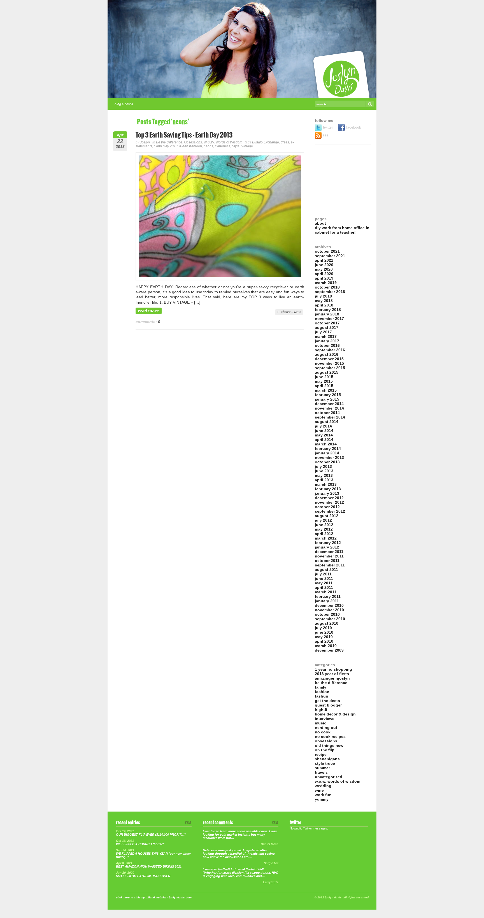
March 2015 (326, 390)
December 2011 (329, 551)
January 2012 (327, 547)
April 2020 (324, 273)
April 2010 (324, 641)
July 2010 (323, 628)
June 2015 (324, 377)
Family (320, 687)
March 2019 (326, 282)
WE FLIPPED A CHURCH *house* (140, 844)
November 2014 (329, 408)
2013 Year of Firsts (332, 673)
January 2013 (327, 493)
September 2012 (330, 511)
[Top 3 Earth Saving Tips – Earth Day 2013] (220, 279)
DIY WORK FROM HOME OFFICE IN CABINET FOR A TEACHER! (342, 230)
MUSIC (320, 723)
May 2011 (323, 583)
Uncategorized (328, 777)
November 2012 (329, 502)
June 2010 (324, 632)
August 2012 (326, 515)
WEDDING (323, 786)
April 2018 (324, 305)
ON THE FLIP (324, 750)
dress (285, 142)
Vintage (247, 146)
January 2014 (327, 453)
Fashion (322, 691)
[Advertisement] (343, 178)
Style (235, 146)
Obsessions (193, 142)
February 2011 (328, 596)
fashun (321, 696)
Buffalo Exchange (265, 142)
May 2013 (324, 475)
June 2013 (324, 471)
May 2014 (324, 435)
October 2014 (327, 412)
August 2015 (326, 372)
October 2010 (327, 614)
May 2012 (324, 529)
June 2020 (324, 264)
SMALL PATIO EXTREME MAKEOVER (143, 876)
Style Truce (325, 763)
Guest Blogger (328, 705)
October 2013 (327, 462)
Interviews (324, 718)
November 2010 (329, 610)
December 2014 (329, 403)
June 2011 (324, 578)
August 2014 (326, 421)
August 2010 (326, 623)
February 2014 (328, 448)
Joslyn (145, 142)
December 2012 (329, 498)
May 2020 (324, 269)
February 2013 (328, 489)
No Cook (323, 732)
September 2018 (330, 291)
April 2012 (324, 533)
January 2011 (327, 601)
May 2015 (324, 381)
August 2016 (326, 354)
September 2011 (330, 565)
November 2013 (329, 457)
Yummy (322, 799)
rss (325, 135)
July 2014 (323, 426)
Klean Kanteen (190, 146)
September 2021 (330, 256)
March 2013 (326, 484)
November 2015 (329, 363)
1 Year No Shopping (333, 669)
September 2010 (330, 619)
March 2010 (326, 645)
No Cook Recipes (330, 736)
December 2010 (329, 605)
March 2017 (326, 336)
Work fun (323, 794)
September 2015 (330, 368)
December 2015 (329, 359)
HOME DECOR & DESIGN (335, 714)
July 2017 (323, 332)
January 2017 (327, 341)
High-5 (321, 709)
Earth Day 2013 (166, 146)
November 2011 (329, 556)
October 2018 (327, 287)
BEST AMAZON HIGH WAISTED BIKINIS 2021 (149, 866)
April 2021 (324, 260)
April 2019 (324, 278)
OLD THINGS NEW (329, 745)
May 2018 (324, 300)
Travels (321, 772)
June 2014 (324, 430)
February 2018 (328, 309)
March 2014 (326, 444)
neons (208, 146)
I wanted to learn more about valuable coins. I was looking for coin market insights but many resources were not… (240, 834)
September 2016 (330, 350)
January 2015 (327, 399)
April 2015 (324, 386)
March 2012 (326, 538)
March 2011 (325, 592)
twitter (328, 127)
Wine (319, 790)
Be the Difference (169, 142)
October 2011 (327, 560)
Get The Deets (327, 700)
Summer (322, 768)
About (320, 223)
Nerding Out (326, 727)
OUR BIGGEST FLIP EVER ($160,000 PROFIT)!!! (151, 834)
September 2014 (330, 417)
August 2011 (326, 569)
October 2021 (327, 251)
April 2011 (324, 587)
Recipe (321, 754)
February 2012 (328, 542)
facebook (353, 127)
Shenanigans (327, 759)
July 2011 (323, 574)
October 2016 (327, 345)
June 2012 (324, 524)
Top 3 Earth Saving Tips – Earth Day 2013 (184, 135)
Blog (118, 104)
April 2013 (324, 480)
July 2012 (323, 520)
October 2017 (327, 323)
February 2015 (328, 394)
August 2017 (326, 327)
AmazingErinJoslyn (332, 678)
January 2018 (327, 314)
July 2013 (323, 466)
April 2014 (324, 439)
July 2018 (323, 296)
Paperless (222, 146)
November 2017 (329, 318)
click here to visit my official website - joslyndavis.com (154, 897)
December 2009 (329, 650)
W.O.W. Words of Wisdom (223, 142)
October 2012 (327, 507)
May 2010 (324, 637)
